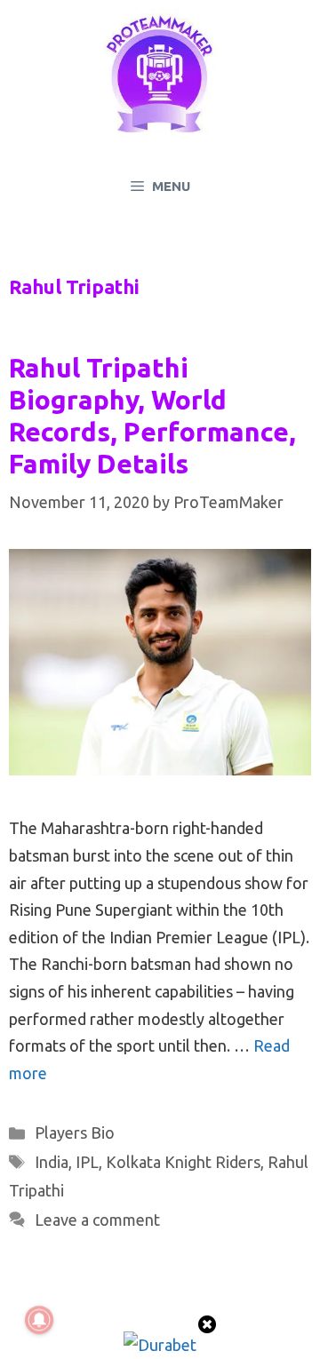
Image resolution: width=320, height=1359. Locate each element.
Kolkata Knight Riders (183, 1162)
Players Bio (75, 1132)
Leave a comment (97, 1219)
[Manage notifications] (39, 1320)
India (51, 1162)
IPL (87, 1162)
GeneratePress (160, 1329)
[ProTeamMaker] (160, 74)
